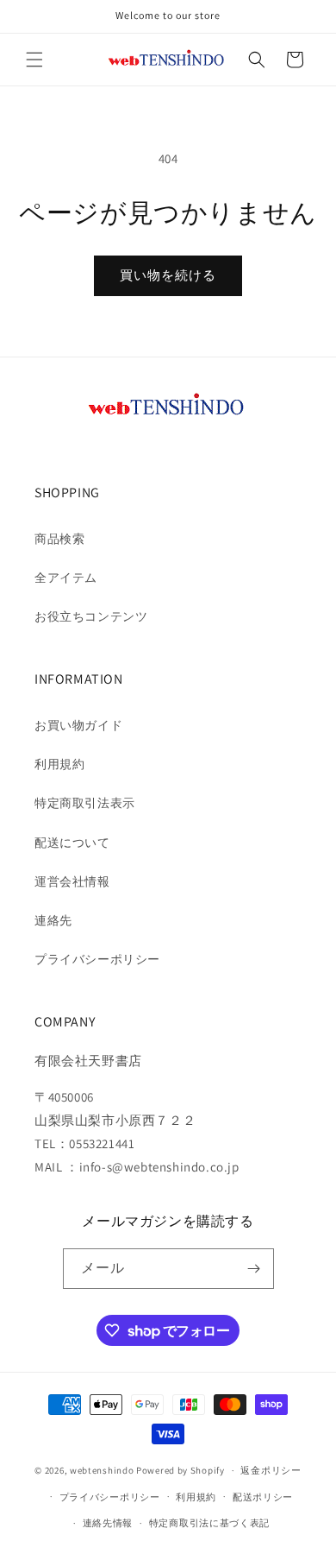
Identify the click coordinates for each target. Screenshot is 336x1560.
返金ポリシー (270, 1470)
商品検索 (59, 538)
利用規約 (59, 764)
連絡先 (53, 920)
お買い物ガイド (78, 725)
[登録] (254, 1268)
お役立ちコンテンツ (90, 616)
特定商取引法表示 (84, 803)
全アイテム (65, 577)
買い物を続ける (168, 275)
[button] (34, 60)
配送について (72, 842)
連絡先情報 (108, 1523)
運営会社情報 (72, 881)
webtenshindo (102, 1470)
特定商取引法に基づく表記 (209, 1523)
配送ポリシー (263, 1497)
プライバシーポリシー (97, 959)
